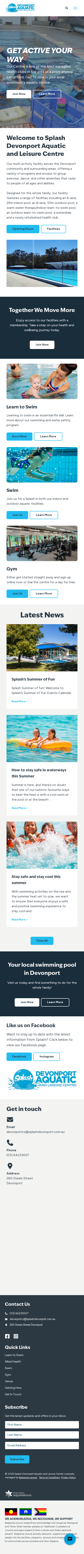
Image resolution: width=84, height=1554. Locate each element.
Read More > (20, 701)
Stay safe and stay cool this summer (36, 880)
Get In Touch (13, 1394)
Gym (8, 1375)
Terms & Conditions (49, 1477)
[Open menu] (75, 8)
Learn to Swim (14, 1355)
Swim (8, 1368)
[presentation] (42, 647)
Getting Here (13, 1388)
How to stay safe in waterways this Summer (39, 773)
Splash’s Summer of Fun (33, 679)
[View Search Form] (67, 8)
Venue (9, 1381)
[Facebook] (9, 1336)
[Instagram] (17, 1336)
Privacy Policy (68, 1477)
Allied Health (13, 1361)
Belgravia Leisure (28, 1477)
